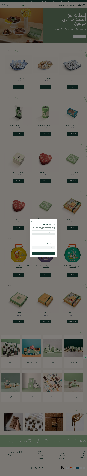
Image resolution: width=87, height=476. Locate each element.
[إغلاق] (31, 221)
